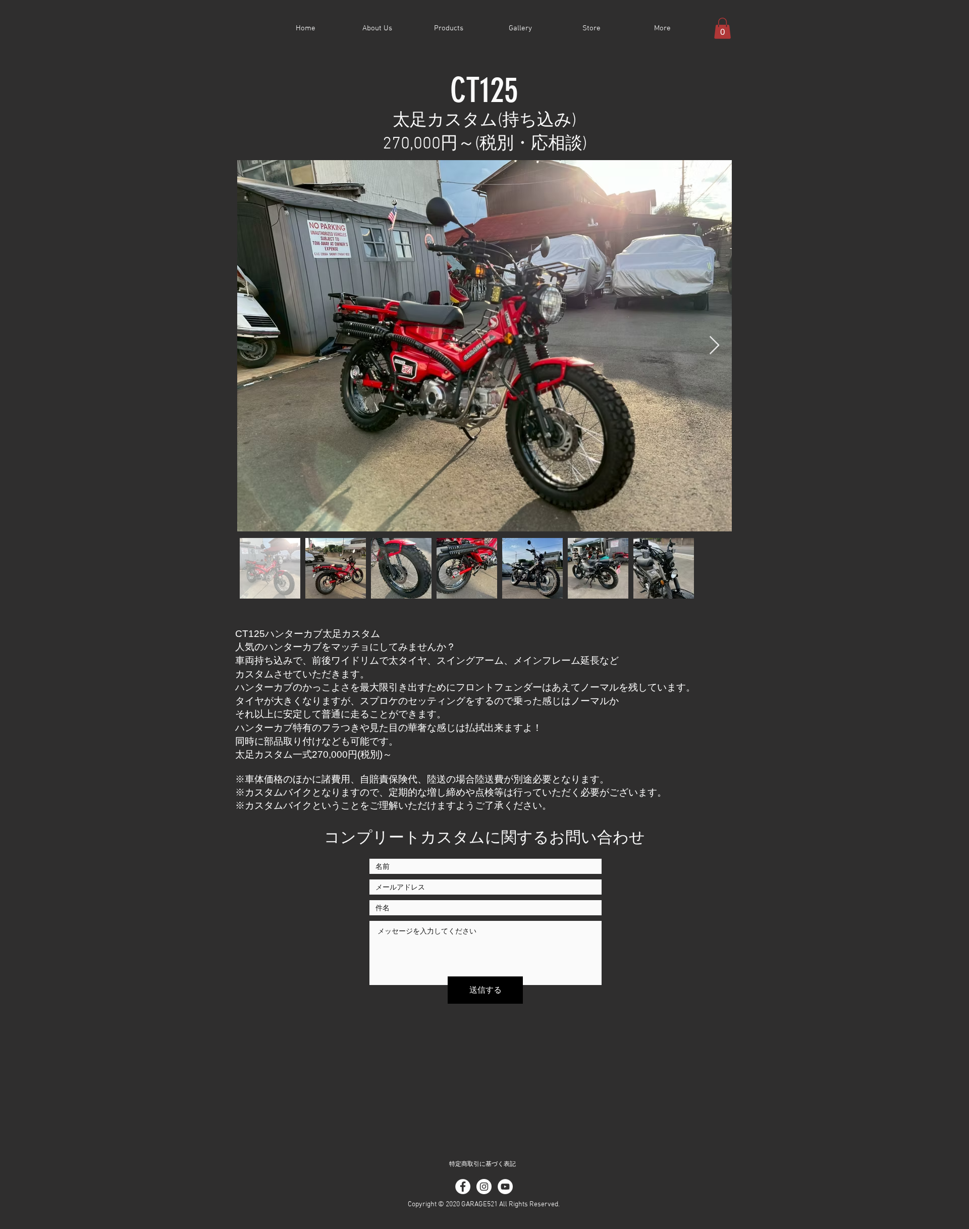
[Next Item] (714, 346)
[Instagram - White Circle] (484, 1186)
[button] (722, 28)
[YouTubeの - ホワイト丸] (505, 1186)
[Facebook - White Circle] (462, 1186)
